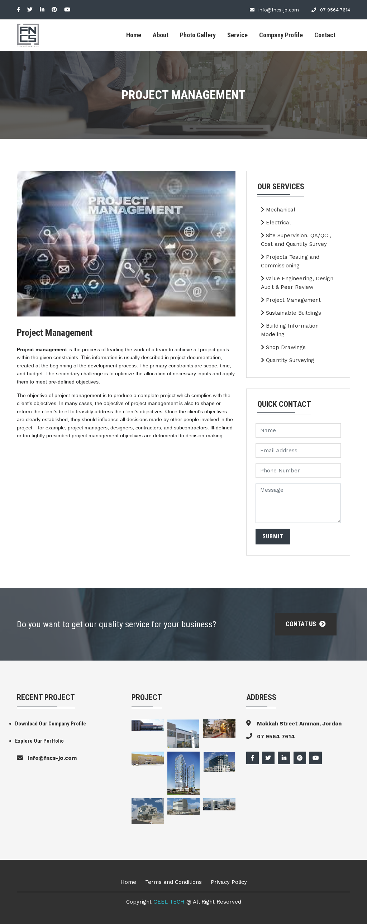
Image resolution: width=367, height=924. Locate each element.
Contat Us (302, 624)
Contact (324, 35)
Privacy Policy (229, 882)
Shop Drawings (285, 347)
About (160, 35)
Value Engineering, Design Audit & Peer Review (297, 282)
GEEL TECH (169, 902)
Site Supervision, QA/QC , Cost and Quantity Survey (296, 239)
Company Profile (281, 35)
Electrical (277, 222)
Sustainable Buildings (292, 313)
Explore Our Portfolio (39, 741)
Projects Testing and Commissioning (290, 261)
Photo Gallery (198, 35)
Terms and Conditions (173, 882)
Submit (272, 536)
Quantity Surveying (289, 360)
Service (237, 35)
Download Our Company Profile (50, 723)
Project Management (292, 300)
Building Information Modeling (290, 330)
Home (133, 35)
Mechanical (279, 209)
